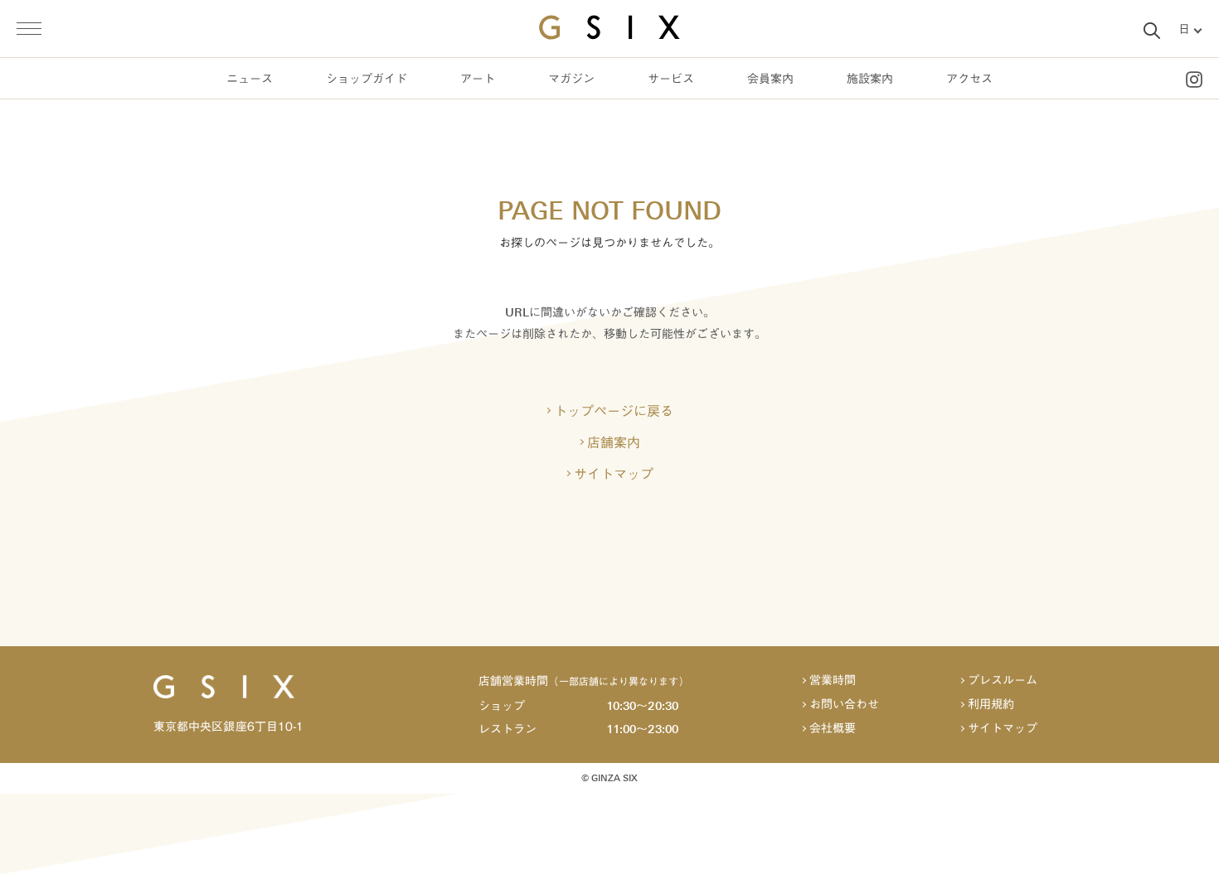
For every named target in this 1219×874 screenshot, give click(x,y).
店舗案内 (613, 442)
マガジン (571, 79)
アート (477, 79)
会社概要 (832, 729)
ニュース (249, 79)
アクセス (969, 79)
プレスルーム (1002, 681)
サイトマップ (613, 474)
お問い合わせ (844, 705)
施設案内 (870, 79)
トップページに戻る (613, 411)
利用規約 (991, 705)
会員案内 (770, 79)
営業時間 (832, 681)
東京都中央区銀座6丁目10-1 (228, 726)
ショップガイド (366, 79)
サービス (671, 79)
